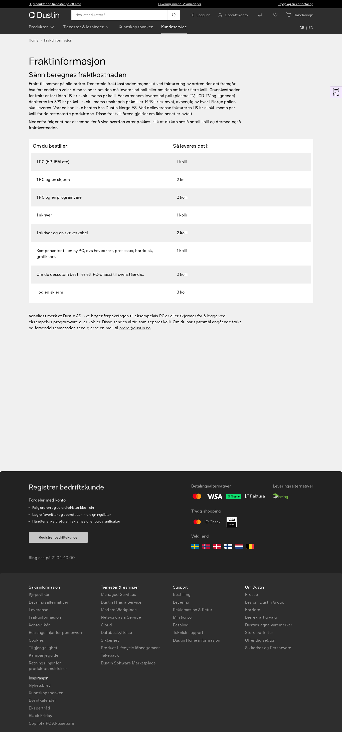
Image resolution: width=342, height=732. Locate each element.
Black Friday (40, 715)
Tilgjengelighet (43, 647)
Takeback (110, 655)
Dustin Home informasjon (196, 640)
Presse (251, 594)
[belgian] (250, 547)
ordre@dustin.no (135, 328)
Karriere (252, 609)
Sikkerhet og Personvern (268, 647)
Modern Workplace (119, 609)
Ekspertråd (39, 708)
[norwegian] (206, 547)
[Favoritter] (275, 15)
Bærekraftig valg (261, 617)
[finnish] (228, 547)
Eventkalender (42, 700)
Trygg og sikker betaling (295, 4)
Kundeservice (174, 27)
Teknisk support (188, 632)
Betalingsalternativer (48, 602)
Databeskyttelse (116, 632)
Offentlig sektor (260, 640)
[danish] (217, 547)
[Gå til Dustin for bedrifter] (45, 15)
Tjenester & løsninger (83, 27)
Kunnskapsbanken (136, 27)
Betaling (181, 625)
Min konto (182, 617)
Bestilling (182, 594)
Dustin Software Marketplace (128, 663)
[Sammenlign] (260, 15)
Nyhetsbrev (40, 685)
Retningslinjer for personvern (56, 632)
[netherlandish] (239, 547)
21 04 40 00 (63, 557)
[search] (173, 15)
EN (310, 28)
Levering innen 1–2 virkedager (179, 4)
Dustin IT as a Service (121, 602)
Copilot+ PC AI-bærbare (51, 723)
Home (34, 40)
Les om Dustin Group (264, 602)
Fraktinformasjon (45, 617)
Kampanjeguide (44, 655)
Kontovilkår (39, 625)
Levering (181, 602)
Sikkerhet (110, 640)
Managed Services (118, 594)
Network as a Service (121, 617)
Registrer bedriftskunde (58, 537)
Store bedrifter (259, 632)
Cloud (106, 625)
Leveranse (38, 609)
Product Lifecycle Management (130, 647)
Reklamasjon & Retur (192, 609)
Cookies (36, 640)
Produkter (38, 27)
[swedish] (195, 547)
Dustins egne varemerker (268, 625)
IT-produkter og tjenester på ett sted (55, 4)
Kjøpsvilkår (39, 594)
